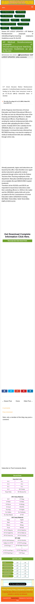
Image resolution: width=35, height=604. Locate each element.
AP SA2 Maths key (21, 533)
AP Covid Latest (20, 16)
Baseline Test (25, 20)
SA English (21, 509)
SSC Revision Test (22, 492)
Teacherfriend (24, 55)
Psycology (8, 509)
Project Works (8, 492)
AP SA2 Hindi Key (21, 530)
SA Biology (21, 504)
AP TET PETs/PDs (22, 540)
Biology (22, 525)
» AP (17, 562)
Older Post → (28, 401)
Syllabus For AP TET (8, 543)
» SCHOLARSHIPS (7, 570)
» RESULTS (6, 576)
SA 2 (22, 486)
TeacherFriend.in (15, 598)
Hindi (8, 522)
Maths (21, 522)
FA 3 (8, 484)
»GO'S (4, 562)
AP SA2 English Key (8, 533)
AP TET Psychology (22, 543)
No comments (22, 57)
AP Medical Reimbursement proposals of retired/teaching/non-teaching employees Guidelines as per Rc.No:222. (17, 46)
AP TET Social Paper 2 (8, 550)
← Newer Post (7, 401)
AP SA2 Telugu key (8, 530)
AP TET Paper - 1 (8, 545)
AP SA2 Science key (8, 535)
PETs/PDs (22, 507)
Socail (8, 527)
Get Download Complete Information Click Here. (17, 235)
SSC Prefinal (22, 489)
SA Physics (8, 504)
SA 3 (8, 489)
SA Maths (22, 501)
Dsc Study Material (8, 514)
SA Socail (8, 507)
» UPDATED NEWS (8, 565)
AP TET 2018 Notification (8, 540)
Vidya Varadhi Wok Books (8, 24)
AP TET (22, 514)
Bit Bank (22, 527)
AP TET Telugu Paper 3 (22, 550)
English (22, 519)
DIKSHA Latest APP (17, 28)
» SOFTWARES (7, 573)
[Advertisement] (17, 72)
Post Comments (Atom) (18, 468)
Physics (8, 525)
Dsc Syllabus (8, 512)
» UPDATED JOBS (7, 568)
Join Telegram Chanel (7, 12)
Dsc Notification (21, 512)
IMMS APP (4, 28)
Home (18, 401)
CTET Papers (22, 553)
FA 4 (22, 484)
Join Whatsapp (21, 12)
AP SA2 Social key (22, 535)
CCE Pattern (5, 20)
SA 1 (8, 486)
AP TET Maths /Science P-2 (22, 546)
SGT (8, 499)
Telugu (8, 519)
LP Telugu (22, 499)
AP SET (14, 20)
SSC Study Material (7, 16)
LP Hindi (8, 501)
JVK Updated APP (23, 24)
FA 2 (22, 481)
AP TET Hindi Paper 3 (8, 553)
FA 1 (8, 481)
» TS (25, 562)
